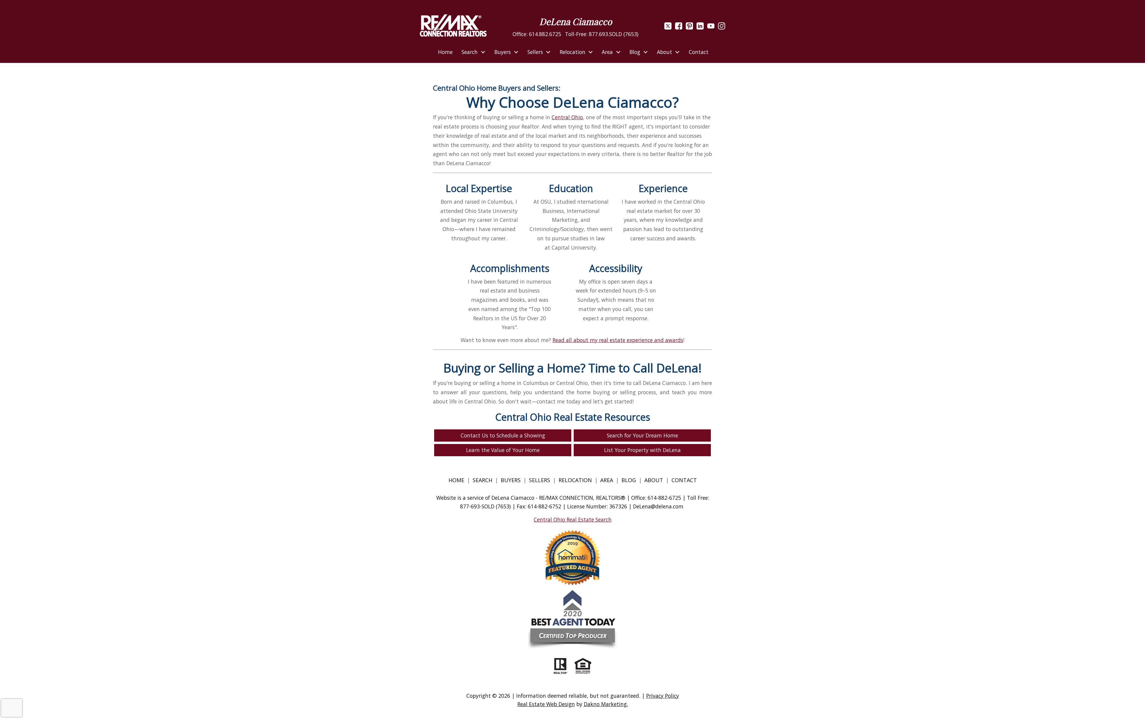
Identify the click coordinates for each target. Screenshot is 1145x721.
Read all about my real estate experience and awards (618, 340)
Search (482, 480)
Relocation (575, 480)
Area (606, 480)
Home (445, 52)
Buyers (511, 480)
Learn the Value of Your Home (503, 450)
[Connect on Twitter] (667, 27)
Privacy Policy (662, 695)
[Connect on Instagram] (721, 27)
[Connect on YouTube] (710, 27)
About (653, 480)
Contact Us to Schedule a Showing (503, 435)
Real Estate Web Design (546, 704)
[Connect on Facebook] (678, 27)
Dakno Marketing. (606, 704)
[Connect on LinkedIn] (700, 27)
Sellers (539, 480)
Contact (698, 52)
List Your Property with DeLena (642, 450)
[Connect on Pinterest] (689, 27)
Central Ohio (567, 117)
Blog (629, 480)
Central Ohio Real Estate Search (573, 519)
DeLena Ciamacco (575, 21)
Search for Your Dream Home (642, 435)
